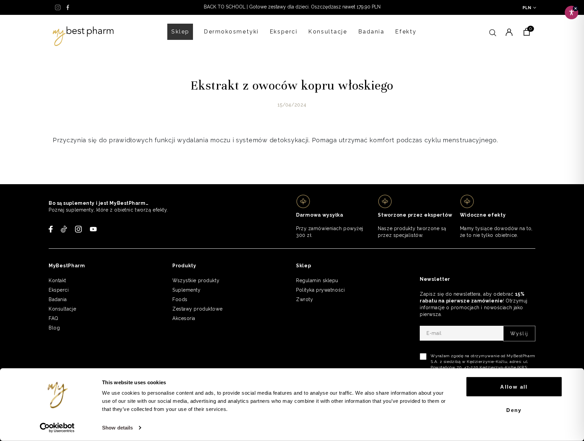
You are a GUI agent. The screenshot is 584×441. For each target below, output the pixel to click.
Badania (371, 31)
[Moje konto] (509, 31)
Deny (514, 410)
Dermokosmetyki (231, 31)
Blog (54, 327)
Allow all (514, 387)
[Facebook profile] (68, 7)
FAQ (53, 318)
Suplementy (186, 290)
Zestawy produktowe (197, 309)
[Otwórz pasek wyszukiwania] (492, 32)
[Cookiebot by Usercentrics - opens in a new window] (57, 428)
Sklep (180, 31)
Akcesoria (183, 318)
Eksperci (283, 31)
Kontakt (57, 280)
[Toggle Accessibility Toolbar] (571, 12)
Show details (117, 428)
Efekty (405, 31)
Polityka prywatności (320, 290)
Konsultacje (327, 31)
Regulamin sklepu (317, 280)
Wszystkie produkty (195, 280)
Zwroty (304, 299)
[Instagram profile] (57, 7)
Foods (180, 299)
